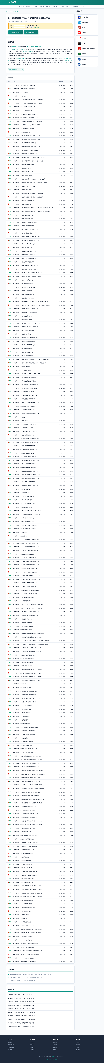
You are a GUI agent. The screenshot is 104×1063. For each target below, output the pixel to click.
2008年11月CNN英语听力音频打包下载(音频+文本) (21, 1026)
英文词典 (83, 6)
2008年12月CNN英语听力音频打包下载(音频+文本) (21, 1023)
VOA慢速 (21, 6)
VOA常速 (28, 6)
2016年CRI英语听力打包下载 (16, 69)
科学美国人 (75, 6)
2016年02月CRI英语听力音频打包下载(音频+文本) (21, 994)
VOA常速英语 (11, 1047)
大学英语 (32, 1050)
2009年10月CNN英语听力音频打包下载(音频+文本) (21, 1008)
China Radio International (15, 49)
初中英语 (32, 1044)
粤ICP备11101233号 (52, 1059)
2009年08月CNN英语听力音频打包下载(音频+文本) (21, 1016)
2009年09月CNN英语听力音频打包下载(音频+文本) (21, 1012)
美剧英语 (78, 1044)
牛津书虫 (61, 6)
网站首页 (10, 1042)
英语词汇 (55, 1044)
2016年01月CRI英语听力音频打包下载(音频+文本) (21, 998)
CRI (25, 49)
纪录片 (77, 1047)
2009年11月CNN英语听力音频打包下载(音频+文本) (21, 1005)
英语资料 (55, 1047)
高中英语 (32, 1047)
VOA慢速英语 (11, 1044)
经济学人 (68, 6)
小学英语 (32, 1042)
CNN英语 (42, 6)
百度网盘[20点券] (15, 32)
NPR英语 (55, 6)
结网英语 (12, 2)
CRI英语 (48, 6)
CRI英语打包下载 (14, 11)
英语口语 (55, 1042)
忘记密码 (36, 27)
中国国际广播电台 (28, 51)
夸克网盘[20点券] (31, 32)
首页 (7, 11)
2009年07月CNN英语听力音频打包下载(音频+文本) (21, 1019)
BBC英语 (35, 6)
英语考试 (55, 1050)
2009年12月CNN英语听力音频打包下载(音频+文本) (21, 1001)
